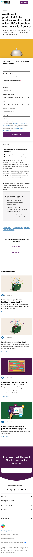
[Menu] (31, 2)
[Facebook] (14, 490)
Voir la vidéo (16, 135)
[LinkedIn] (7, 490)
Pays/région (6, 115)
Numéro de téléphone (9, 108)
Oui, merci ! (16, 246)
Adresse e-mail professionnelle (12, 80)
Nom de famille (8, 73)
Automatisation (18, 227)
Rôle (4, 101)
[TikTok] (25, 490)
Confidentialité (5, 534)
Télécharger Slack (6, 531)
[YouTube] (22, 490)
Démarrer (24, 2)
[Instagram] (11, 490)
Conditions (15, 534)
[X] (18, 490)
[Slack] (5, 2)
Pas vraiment (16, 252)
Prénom (5, 67)
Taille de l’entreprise (9, 94)
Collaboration (7, 227)
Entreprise (6, 87)
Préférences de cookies (7, 538)
